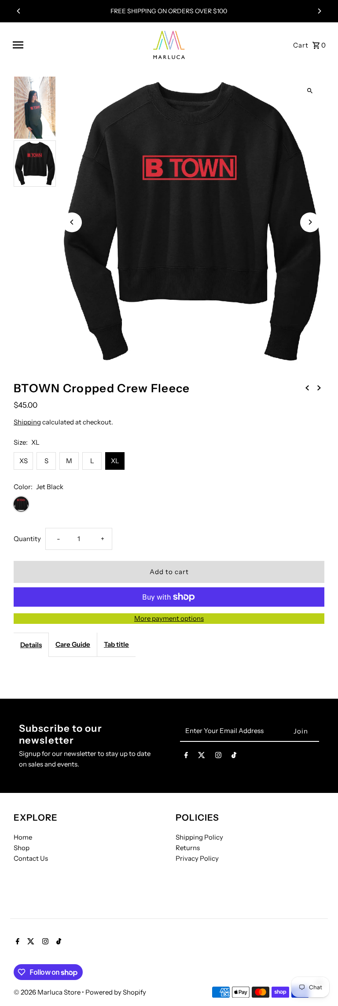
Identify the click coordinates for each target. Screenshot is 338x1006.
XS (23, 461)
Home (23, 837)
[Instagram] (218, 757)
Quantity (27, 538)
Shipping (27, 422)
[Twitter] (201, 757)
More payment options (169, 618)
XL (115, 461)
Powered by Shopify (115, 992)
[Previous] (19, 11)
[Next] (319, 11)
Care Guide (72, 644)
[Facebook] (186, 757)
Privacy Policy (197, 858)
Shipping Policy (199, 837)
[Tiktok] (233, 757)
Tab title (116, 644)
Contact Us (31, 858)
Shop (21, 848)
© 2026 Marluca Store (48, 992)
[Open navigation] (77, 45)
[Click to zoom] (310, 90)
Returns (188, 848)
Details (31, 645)
